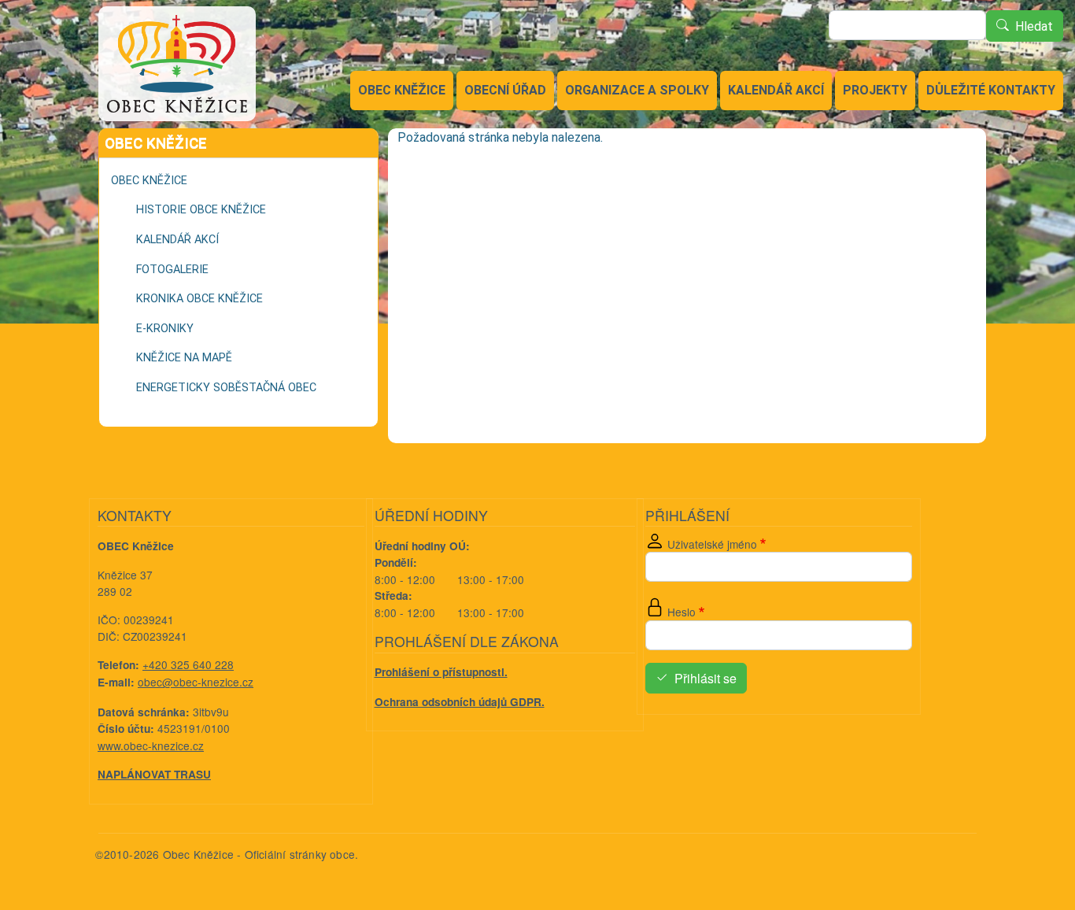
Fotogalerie (172, 269)
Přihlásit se (705, 678)
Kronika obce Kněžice (199, 298)
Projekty (875, 90)
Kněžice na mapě (184, 357)
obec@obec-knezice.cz (195, 682)
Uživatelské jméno (712, 544)
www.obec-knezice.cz (151, 745)
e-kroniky (165, 328)
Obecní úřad (505, 90)
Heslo (681, 612)
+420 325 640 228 (188, 664)
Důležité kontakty (990, 90)
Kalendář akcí (776, 90)
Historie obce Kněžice (201, 209)
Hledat (1034, 26)
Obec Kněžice (401, 90)
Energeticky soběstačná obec (226, 387)
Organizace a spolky (637, 90)
